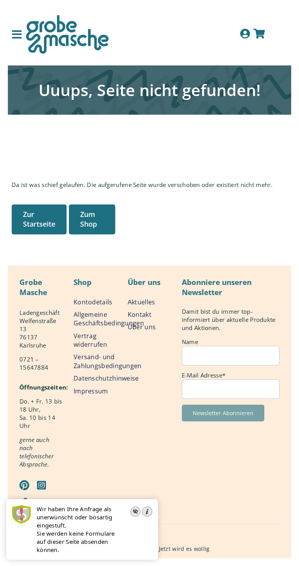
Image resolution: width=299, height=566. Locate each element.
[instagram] (41, 485)
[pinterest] (24, 485)
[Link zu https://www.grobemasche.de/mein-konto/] (245, 33)
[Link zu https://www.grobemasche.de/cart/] (259, 33)
